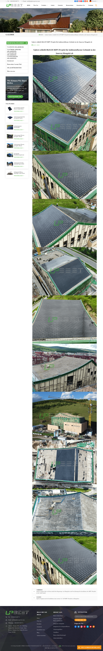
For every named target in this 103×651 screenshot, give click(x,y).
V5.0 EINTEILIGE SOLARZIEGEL (12, 57)
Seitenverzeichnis (41, 635)
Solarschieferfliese (58, 638)
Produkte (44, 5)
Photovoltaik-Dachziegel (59, 635)
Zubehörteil (10, 61)
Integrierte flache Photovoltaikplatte (57, 619)
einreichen (80, 620)
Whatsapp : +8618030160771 (15, 623)
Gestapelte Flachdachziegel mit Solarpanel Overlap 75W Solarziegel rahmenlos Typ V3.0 (20, 154)
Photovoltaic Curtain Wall (14, 64)
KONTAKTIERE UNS (15, 96)
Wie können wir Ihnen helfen (17, 82)
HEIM (28, 5)
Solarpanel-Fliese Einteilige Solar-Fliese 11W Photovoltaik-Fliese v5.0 (20, 172)
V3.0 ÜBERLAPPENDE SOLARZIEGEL (14, 50)
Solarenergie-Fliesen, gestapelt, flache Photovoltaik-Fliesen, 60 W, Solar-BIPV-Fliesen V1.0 (20, 136)
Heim (38, 618)
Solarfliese (56, 632)
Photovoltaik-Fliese (58, 615)
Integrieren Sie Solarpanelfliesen (61, 626)
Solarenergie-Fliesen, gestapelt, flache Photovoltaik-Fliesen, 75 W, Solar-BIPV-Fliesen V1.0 (20, 145)
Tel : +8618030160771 (13, 1)
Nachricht (60, 5)
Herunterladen (69, 5)
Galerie (52, 5)
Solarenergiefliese (57, 629)
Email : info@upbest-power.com (31, 1)
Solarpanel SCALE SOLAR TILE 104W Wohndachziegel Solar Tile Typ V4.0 (19, 163)
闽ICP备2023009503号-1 (51, 648)
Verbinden (90, 5)
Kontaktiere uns (81, 5)
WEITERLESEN (18, 111)
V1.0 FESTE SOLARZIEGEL (15, 47)
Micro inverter (11, 71)
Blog (38, 632)
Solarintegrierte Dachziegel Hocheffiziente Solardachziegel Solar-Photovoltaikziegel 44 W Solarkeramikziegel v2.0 (20, 127)
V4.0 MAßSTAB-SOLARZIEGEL (12, 54)
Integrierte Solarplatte (58, 623)
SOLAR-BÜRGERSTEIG (14, 68)
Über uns (35, 5)
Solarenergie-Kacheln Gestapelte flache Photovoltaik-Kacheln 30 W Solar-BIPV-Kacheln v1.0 (20, 117)
